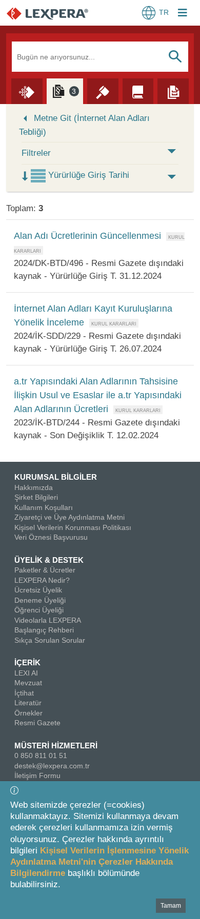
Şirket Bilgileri (36, 497)
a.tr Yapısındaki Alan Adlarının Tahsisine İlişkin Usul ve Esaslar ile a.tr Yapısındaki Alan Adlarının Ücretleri (98, 395)
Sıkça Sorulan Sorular (49, 640)
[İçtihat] (102, 90)
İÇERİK (27, 662)
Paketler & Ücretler (44, 570)
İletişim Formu (37, 775)
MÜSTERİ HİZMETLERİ (55, 745)
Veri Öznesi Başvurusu (51, 537)
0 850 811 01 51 (40, 755)
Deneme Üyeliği (40, 600)
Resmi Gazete (37, 723)
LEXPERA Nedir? (42, 580)
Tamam (171, 905)
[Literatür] (138, 90)
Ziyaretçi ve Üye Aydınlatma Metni (69, 517)
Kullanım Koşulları (43, 507)
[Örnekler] (173, 90)
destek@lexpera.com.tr (52, 766)
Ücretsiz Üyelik (38, 590)
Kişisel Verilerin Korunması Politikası (72, 527)
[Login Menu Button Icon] (182, 14)
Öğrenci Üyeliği (39, 610)
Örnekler (28, 713)
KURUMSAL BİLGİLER (55, 477)
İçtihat (24, 693)
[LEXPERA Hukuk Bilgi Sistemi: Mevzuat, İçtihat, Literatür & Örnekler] (57, 13)
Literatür (28, 703)
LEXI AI (26, 673)
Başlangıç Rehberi (44, 630)
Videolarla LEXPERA (47, 620)
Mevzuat (28, 683)
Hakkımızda (33, 487)
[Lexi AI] (27, 90)
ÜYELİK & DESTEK (49, 560)
